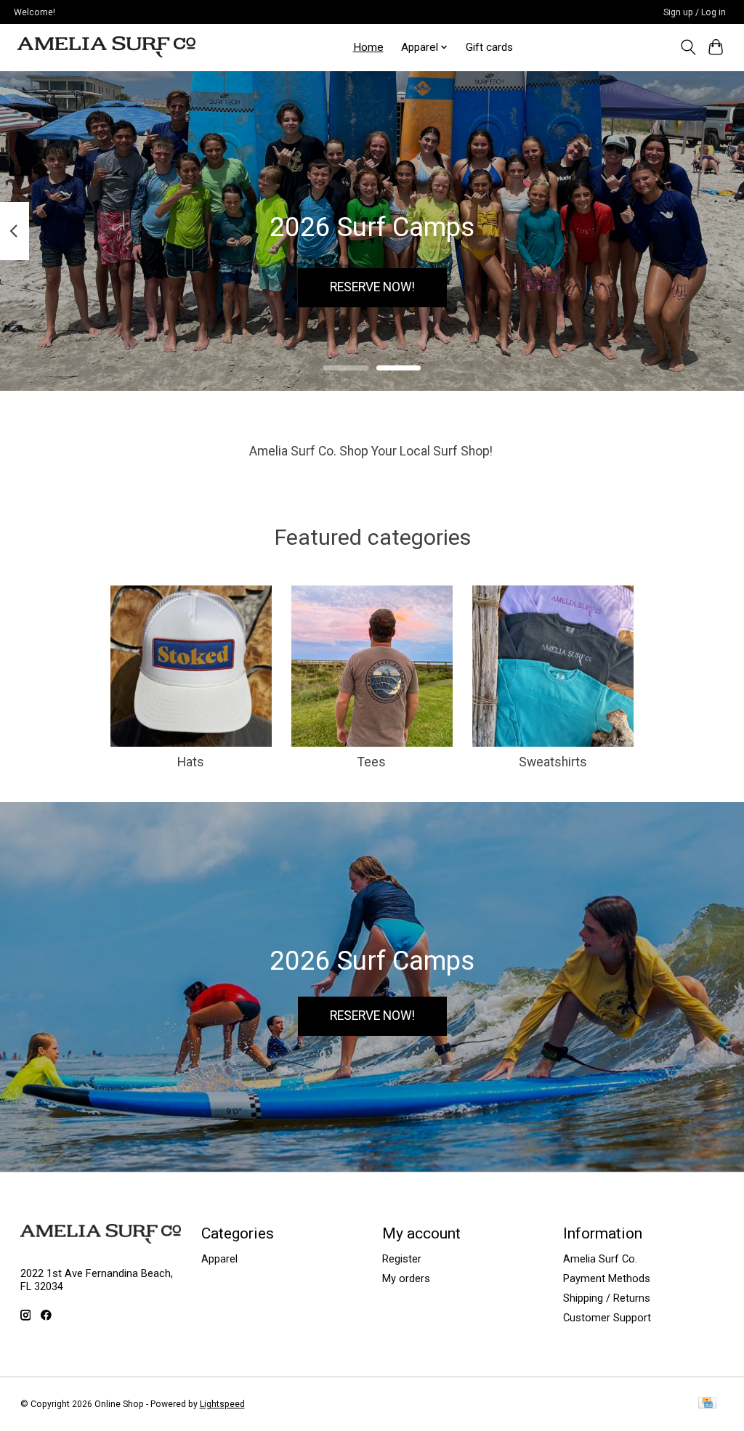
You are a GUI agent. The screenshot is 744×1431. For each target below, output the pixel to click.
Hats (190, 762)
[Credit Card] (707, 1404)
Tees (371, 762)
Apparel (219, 1258)
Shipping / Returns (606, 1298)
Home (368, 47)
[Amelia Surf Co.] (106, 47)
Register (401, 1258)
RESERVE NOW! (372, 287)
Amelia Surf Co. (600, 1258)
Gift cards (489, 47)
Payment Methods (606, 1278)
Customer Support (607, 1317)
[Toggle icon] (687, 47)
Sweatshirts (553, 762)
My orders (406, 1278)
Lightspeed (222, 1404)
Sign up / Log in (694, 12)
